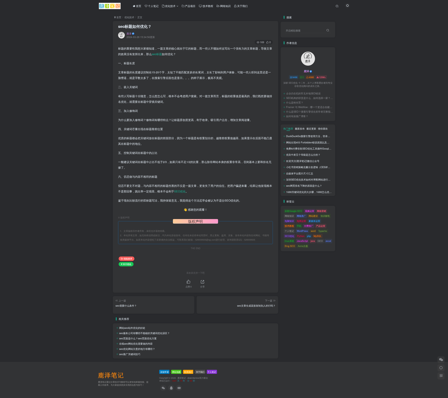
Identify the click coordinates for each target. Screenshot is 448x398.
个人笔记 (289, 231)
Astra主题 (303, 246)
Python (300, 236)
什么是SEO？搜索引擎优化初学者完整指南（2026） (309, 111)
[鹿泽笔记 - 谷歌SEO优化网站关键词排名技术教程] (112, 375)
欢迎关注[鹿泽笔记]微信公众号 (302, 161)
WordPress (302, 231)
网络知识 (289, 215)
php (309, 236)
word (313, 231)
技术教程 (289, 225)
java (313, 241)
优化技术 (129, 17)
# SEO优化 (126, 263)
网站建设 (313, 215)
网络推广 (301, 215)
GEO (320, 241)
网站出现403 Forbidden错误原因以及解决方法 (311, 142)
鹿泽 (129, 33)
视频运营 (309, 211)
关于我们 (200, 371)
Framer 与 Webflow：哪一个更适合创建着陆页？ (309, 107)
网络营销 (321, 211)
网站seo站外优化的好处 (132, 328)
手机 (299, 225)
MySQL (317, 236)
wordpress (194, 377)
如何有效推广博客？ (297, 116)
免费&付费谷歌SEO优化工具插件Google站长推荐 (313, 148)
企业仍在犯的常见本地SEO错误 (303, 93)
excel (328, 241)
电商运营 (301, 221)
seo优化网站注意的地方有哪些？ (137, 349)
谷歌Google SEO (293, 211)
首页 (118, 17)
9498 (294, 77)
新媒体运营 (314, 221)
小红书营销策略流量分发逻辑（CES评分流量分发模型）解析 (319, 167)
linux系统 (289, 241)
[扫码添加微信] (441, 359)
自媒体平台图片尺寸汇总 (299, 173)
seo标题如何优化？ (135, 26)
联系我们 (188, 371)
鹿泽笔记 (181, 377)
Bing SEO (290, 246)
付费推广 (308, 225)
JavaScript (302, 241)
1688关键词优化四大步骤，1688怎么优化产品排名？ (315, 192)
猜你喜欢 (323, 128)
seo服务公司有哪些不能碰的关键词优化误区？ (144, 333)
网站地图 (176, 371)
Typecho (322, 231)
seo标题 (157, 54)
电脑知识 (289, 221)
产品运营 (320, 225)
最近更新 (311, 128)
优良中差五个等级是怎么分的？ (303, 154)
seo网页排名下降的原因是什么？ (304, 185)
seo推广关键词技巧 (129, 354)
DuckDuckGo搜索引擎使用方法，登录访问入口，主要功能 (318, 136)
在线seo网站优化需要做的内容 (136, 343)
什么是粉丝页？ (294, 102)
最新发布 (300, 128)
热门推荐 (288, 128)
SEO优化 (180, 191)
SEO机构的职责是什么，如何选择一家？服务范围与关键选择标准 (309, 98)
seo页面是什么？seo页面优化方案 (138, 338)
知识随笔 (325, 215)
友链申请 (164, 371)
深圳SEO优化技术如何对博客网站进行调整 (309, 179)
